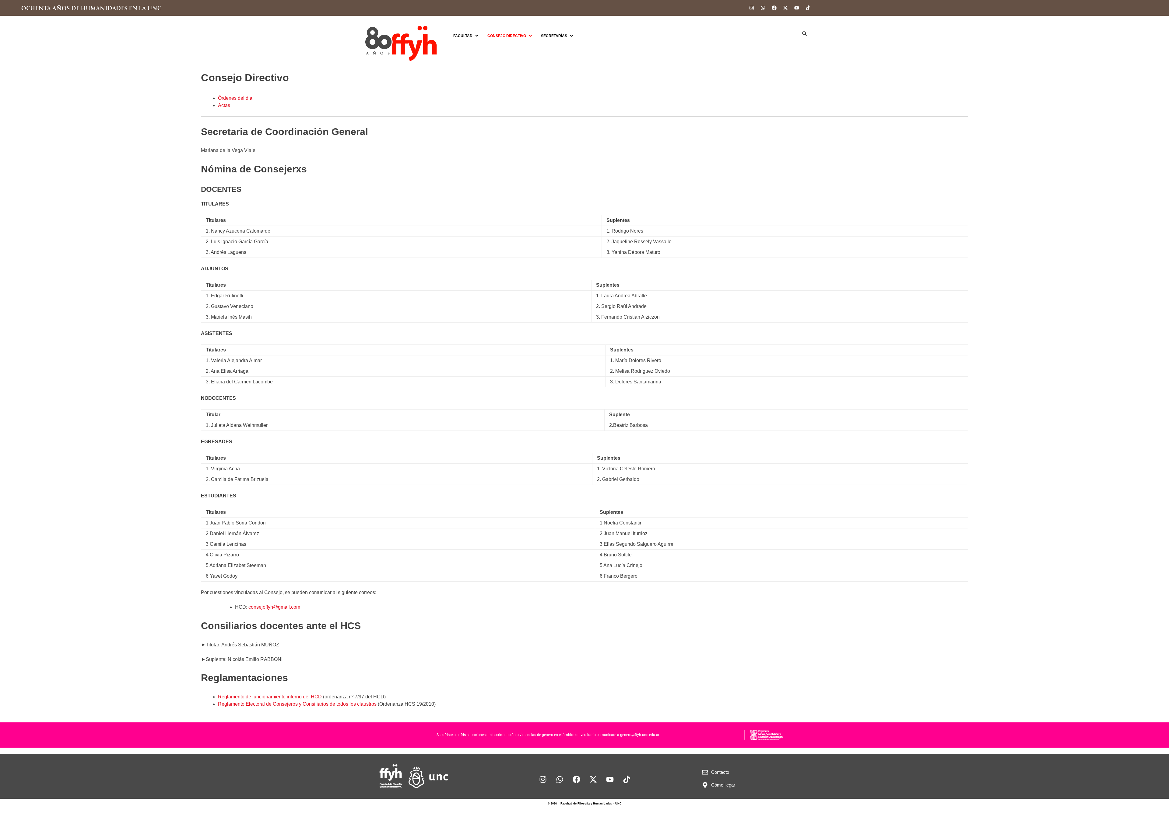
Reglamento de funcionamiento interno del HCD (270, 696)
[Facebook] (774, 8)
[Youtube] (797, 8)
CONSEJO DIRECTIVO (506, 36)
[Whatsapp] (763, 8)
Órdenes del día (235, 98)
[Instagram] (752, 8)
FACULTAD (462, 36)
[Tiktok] (808, 8)
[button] (466, 35)
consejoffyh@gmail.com (274, 607)
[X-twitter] (785, 8)
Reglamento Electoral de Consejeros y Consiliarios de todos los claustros (297, 704)
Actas (224, 105)
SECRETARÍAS (554, 36)
